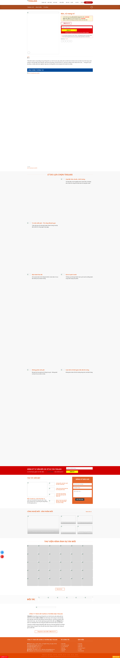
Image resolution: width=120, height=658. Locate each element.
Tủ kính (45, 7)
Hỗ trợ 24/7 (116, 656)
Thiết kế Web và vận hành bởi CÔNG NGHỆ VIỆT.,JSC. (70, 656)
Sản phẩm (63, 649)
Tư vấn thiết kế (64, 646)
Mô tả (28, 57)
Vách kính (80, 645)
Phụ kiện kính (81, 650)
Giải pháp (55, 2)
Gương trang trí (81, 648)
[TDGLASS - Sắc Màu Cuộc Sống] (33, 2)
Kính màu (80, 646)
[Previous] (38, 599)
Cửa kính (80, 643)
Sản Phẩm (62, 2)
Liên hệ (82, 2)
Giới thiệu (50, 2)
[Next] (93, 599)
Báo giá (67, 2)
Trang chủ (44, 2)
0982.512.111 (4, 656)
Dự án (72, 2)
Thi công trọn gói (65, 645)
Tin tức (76, 2)
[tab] (28, 58)
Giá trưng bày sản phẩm (32, 168)
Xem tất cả (88, 511)
